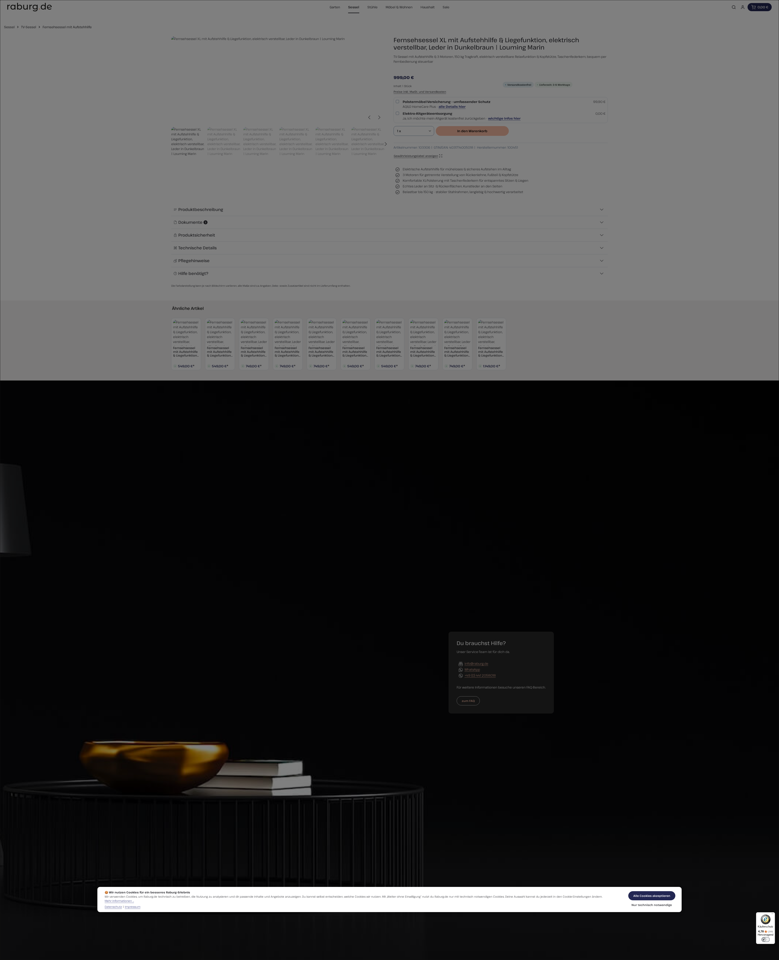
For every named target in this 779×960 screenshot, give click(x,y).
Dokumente (192, 222)
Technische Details (197, 248)
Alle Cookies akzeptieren (651, 896)
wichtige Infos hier (504, 118)
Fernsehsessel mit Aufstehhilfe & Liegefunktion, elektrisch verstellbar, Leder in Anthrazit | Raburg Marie (287, 351)
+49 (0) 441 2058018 (480, 675)
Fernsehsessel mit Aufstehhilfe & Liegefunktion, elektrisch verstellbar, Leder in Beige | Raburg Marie (456, 351)
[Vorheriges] (369, 117)
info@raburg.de (476, 663)
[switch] (766, 939)
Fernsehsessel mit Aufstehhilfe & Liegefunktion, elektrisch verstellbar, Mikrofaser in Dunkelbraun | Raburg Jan (388, 351)
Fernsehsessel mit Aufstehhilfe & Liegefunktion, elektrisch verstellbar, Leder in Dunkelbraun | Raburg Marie (422, 351)
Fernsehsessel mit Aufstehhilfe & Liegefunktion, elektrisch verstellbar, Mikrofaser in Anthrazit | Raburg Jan (354, 351)
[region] (278, 98)
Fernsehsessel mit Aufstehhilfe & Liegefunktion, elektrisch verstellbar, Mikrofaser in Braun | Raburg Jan (219, 351)
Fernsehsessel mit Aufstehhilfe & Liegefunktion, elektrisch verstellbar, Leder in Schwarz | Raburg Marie (254, 351)
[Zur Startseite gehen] (29, 7)
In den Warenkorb (472, 131)
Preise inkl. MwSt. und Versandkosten (420, 92)
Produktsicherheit (196, 235)
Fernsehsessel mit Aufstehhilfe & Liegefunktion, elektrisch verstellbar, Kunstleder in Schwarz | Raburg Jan (185, 351)
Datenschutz (113, 907)
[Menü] (772, 914)
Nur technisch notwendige (652, 905)
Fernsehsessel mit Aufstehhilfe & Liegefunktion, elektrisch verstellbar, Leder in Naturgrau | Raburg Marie (321, 351)
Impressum (132, 907)
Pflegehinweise (194, 260)
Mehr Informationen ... (119, 901)
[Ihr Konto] (743, 7)
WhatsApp (472, 669)
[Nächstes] (379, 117)
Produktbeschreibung (200, 209)
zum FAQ (468, 701)
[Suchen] (734, 7)
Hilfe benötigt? (193, 273)
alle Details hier (452, 106)
